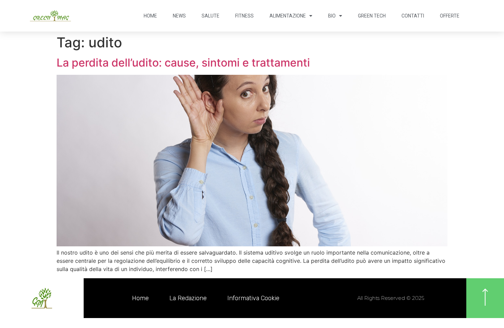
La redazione (188, 298)
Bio (332, 16)
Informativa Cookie (253, 298)
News (179, 16)
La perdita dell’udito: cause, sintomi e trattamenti (183, 62)
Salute (210, 16)
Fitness (244, 16)
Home (150, 16)
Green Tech (372, 16)
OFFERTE (449, 16)
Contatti (412, 16)
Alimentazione (287, 16)
